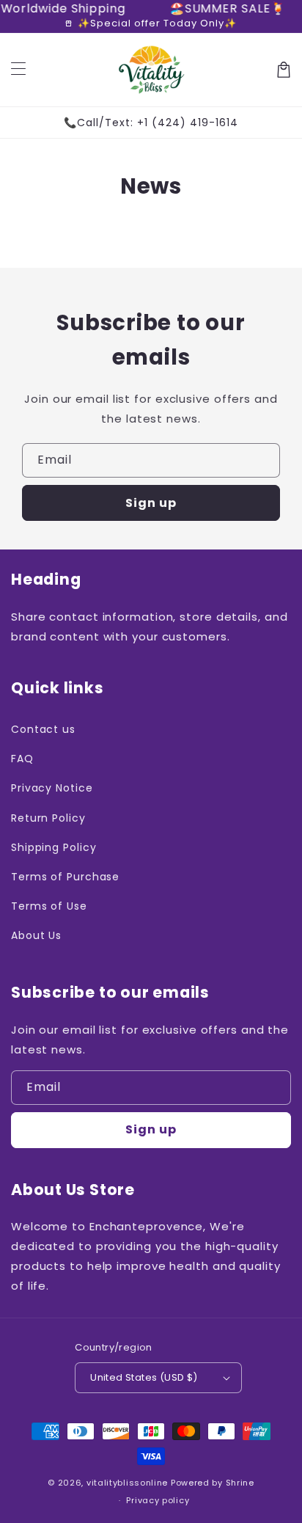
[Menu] (18, 70)
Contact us (43, 729)
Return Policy (48, 818)
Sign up (151, 502)
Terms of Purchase (65, 876)
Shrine (240, 1483)
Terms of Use (49, 906)
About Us (36, 935)
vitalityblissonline (127, 1483)
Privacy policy (157, 1500)
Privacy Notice (52, 788)
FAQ (22, 758)
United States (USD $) (143, 1377)
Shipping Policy (54, 847)
